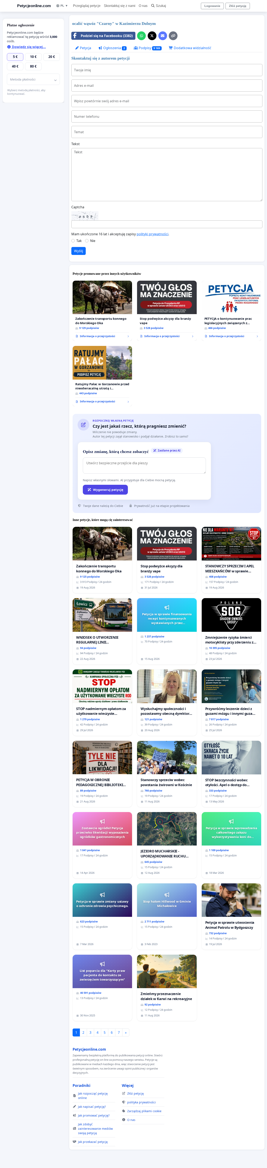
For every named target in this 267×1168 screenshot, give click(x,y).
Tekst (75, 144)
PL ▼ (64, 5)
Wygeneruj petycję (108, 489)
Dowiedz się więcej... (28, 47)
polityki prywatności (152, 234)
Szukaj (161, 6)
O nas (143, 6)
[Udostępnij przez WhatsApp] (141, 35)
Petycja (85, 48)
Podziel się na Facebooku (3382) (107, 35)
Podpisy (149, 48)
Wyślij (78, 251)
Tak (79, 240)
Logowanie (212, 6)
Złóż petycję (237, 6)
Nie (92, 240)
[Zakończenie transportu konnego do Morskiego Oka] (102, 311)
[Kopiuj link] (173, 35)
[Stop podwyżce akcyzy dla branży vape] (166, 311)
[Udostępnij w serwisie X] (152, 35)
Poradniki (81, 1085)
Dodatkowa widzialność (192, 48)
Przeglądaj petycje (87, 6)
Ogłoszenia (113, 48)
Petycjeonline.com (34, 6)
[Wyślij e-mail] (162, 35)
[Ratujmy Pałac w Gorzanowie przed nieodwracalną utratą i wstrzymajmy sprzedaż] (102, 376)
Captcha (77, 207)
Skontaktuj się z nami (119, 6)
